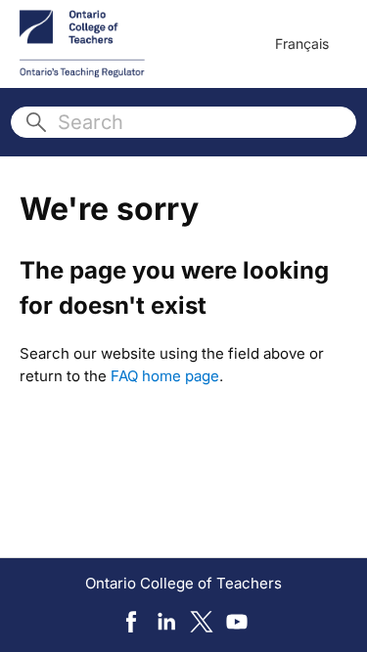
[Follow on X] (201, 621)
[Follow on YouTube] (236, 621)
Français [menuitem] (302, 43)
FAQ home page (165, 376)
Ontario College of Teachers (183, 583)
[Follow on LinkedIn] (166, 621)
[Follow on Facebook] (131, 621)
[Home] (82, 44)
